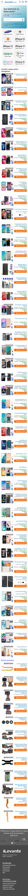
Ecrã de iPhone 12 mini (21, 426)
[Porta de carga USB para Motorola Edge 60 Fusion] (7, 789)
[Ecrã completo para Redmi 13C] (7, 472)
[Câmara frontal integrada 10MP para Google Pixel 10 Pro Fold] (7, 695)
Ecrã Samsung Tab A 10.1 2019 (20, 562)
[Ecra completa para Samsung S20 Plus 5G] (7, 611)
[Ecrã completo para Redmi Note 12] (7, 512)
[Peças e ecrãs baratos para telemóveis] (10, 2)
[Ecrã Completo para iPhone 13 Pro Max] (7, 242)
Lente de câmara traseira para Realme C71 (21, 717)
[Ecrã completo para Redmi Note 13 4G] (7, 404)
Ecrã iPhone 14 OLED (21, 633)
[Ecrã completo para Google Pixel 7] (7, 539)
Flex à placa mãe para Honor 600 (21, 758)
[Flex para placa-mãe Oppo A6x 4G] (7, 668)
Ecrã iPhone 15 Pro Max (21, 332)
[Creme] (21, 582)
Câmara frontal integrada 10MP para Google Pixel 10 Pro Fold (20, 692)
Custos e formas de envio (9, 883)
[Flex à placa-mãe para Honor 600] (7, 762)
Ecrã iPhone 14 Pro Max (21, 386)
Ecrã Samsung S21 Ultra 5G (21, 209)
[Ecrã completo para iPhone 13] (7, 160)
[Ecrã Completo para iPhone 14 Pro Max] (7, 391)
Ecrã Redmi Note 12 (22, 507)
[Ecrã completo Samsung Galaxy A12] (7, 651)
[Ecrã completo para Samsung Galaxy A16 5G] (7, 256)
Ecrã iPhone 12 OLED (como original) (21, 169)
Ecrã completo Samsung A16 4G (21, 413)
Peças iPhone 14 (8, 64)
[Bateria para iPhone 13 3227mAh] (7, 200)
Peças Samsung (8, 34)
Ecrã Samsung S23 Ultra (21, 74)
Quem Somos (6, 870)
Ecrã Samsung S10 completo (22, 481)
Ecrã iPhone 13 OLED (21, 128)
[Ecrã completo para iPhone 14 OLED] (7, 638)
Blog (4, 872)
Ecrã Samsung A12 (22, 646)
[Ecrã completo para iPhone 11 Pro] (7, 377)
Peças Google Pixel (20, 56)
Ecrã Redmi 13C (23, 467)
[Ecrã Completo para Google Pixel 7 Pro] (7, 350)
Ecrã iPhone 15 (23, 620)
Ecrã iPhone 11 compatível (23, 182)
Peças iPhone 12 (8, 48)
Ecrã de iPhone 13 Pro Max (21, 237)
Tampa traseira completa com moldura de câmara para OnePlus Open (20, 772)
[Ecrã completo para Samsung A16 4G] (7, 418)
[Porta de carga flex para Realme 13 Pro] (7, 816)
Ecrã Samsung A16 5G (21, 251)
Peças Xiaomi (8, 41)
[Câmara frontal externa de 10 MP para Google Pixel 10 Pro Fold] (7, 708)
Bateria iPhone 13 (22, 195)
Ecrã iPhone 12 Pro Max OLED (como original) (21, 494)
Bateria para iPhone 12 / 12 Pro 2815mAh (21, 115)
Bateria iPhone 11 (22, 264)
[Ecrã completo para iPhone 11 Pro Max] (7, 553)
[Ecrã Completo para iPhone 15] (7, 624)
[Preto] (20, 215)
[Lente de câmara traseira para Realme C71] (7, 722)
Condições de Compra (8, 885)
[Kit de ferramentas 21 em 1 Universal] (7, 282)
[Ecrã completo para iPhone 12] (7, 296)
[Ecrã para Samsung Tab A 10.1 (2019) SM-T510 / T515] (7, 566)
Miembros (22, 1)
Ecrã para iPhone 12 (22, 291)
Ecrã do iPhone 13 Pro (21, 141)
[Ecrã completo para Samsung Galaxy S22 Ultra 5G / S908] (7, 105)
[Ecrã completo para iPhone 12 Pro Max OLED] (7, 499)
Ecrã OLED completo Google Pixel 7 (22, 535)
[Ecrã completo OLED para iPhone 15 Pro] (7, 363)
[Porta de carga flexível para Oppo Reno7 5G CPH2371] (7, 803)
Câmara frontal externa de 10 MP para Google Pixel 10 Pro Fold (21, 705)
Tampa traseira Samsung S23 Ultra (20, 577)
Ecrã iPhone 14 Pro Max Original (21, 305)
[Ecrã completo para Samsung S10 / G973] (7, 485)
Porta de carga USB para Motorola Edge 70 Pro (21, 744)
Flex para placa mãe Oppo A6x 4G (22, 664)
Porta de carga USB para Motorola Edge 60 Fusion (21, 786)
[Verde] (18, 582)
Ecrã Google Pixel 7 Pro (21, 345)
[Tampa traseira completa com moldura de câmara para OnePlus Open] (7, 776)
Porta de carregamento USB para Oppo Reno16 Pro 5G (21, 732)
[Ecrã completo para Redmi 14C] (7, 526)
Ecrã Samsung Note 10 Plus (21, 592)
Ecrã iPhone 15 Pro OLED (20, 359)
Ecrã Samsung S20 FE (21, 453)
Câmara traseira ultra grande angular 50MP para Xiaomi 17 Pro (21, 678)
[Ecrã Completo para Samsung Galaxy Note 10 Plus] (7, 596)
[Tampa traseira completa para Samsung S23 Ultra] (7, 581)
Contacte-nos (6, 869)
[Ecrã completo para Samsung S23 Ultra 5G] (7, 79)
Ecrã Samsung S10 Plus (21, 224)
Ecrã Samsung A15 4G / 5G (21, 319)
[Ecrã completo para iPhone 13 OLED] (7, 133)
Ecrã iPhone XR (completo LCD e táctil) (21, 440)
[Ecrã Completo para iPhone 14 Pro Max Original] (7, 309)
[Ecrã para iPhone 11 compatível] (7, 187)
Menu (2, 1)
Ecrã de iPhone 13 (22, 155)
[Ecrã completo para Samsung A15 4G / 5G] (7, 323)
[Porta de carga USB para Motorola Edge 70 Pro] (7, 749)
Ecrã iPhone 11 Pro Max (21, 548)
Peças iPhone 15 (20, 64)
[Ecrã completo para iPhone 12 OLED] (7, 173)
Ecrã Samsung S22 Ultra (21, 100)
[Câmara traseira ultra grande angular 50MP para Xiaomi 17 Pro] (7, 682)
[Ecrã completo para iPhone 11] (7, 92)
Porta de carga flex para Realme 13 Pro (21, 811)
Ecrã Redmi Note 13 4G (21, 399)
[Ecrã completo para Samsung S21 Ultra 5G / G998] (7, 214)
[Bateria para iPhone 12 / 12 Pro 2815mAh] (7, 119)
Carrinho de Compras (25, 1)
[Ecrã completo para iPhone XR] (7, 445)
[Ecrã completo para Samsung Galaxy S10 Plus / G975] (7, 229)
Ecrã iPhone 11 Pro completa (22, 372)
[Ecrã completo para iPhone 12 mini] (7, 431)
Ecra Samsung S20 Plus (21, 606)
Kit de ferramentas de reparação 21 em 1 (21, 278)
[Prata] (22, 215)
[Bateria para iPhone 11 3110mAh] (7, 269)
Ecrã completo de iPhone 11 (20, 88)
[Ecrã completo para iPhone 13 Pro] (7, 146)
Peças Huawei (20, 34)
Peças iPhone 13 (20, 41)
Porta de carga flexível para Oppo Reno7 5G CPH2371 (21, 799)
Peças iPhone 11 (20, 48)
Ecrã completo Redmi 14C (21, 521)
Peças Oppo (8, 56)
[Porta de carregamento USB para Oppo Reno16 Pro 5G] (7, 735)
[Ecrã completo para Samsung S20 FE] (7, 458)
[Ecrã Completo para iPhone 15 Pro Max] (7, 337)
